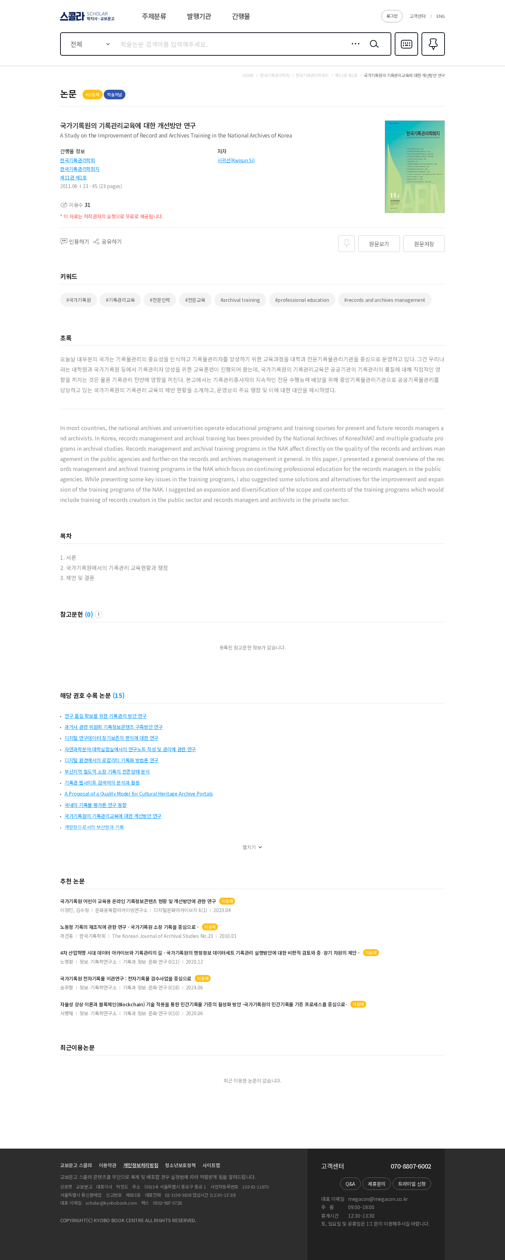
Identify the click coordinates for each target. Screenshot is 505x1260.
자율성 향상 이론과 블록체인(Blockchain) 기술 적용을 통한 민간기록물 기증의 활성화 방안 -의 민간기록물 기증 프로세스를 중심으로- (203, 1004)
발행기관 (199, 16)
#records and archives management (384, 299)
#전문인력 (160, 299)
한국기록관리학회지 (79, 168)
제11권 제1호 (73, 177)
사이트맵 (211, 1165)
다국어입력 (406, 55)
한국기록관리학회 (77, 160)
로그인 (391, 16)
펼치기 (249, 847)
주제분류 (154, 16)
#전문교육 (195, 299)
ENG (441, 16)
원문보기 (379, 244)
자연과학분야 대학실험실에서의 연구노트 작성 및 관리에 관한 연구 (130, 749)
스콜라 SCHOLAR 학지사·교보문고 (86, 20)
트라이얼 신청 (412, 1183)
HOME (248, 75)
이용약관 (107, 1165)
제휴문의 (376, 1183)
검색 (372, 49)
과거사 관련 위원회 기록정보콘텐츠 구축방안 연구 (114, 726)
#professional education (302, 299)
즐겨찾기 (432, 55)
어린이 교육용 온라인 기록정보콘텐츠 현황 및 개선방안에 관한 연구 (138, 901)
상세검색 (353, 49)
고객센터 (417, 16)
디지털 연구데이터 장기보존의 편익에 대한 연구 (111, 737)
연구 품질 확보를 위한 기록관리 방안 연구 (106, 715)
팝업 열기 (98, 614)
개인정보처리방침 (140, 1165)
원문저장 (424, 244)
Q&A (350, 1183)
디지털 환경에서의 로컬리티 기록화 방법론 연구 (111, 760)
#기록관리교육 (120, 299)
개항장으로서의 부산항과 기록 (94, 827)
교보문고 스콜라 (76, 1165)
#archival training (240, 299)
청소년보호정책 (180, 1165)
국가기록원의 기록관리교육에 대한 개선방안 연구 (113, 815)
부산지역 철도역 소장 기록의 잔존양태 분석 (107, 771)
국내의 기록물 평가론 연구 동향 (95, 804)
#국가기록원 (78, 299)
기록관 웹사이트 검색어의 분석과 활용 (102, 782)
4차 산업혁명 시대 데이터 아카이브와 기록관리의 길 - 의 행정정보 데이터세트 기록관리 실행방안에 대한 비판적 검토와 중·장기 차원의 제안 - (210, 953)
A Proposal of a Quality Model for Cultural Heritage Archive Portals (139, 793)
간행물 (241, 16)
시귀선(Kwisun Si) (236, 160)
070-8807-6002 (411, 1166)
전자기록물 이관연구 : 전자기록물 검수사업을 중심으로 (125, 978)
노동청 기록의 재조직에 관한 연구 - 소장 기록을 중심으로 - (129, 927)
